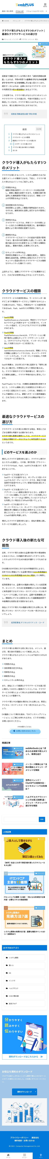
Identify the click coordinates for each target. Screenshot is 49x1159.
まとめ (12, 150)
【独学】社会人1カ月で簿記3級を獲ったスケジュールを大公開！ (24, 863)
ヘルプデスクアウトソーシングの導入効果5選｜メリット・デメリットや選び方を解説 (36, 801)
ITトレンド (20, 11)
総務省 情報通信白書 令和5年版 (24, 114)
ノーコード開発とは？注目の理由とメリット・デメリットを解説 (36, 767)
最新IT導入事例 (7, 11)
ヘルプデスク (13, 988)
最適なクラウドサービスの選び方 (22, 141)
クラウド (24, 39)
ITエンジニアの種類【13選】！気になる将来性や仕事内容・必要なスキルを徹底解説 (24, 898)
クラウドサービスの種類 (19, 137)
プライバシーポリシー (19, 1137)
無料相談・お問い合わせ (25, 1140)
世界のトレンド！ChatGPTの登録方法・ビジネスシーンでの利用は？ (36, 784)
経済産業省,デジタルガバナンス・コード (27, 622)
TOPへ (41, 1157)
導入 (36, 39)
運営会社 (35, 1137)
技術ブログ (13, 1004)
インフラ (15, 39)
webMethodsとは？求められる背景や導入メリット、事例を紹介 (36, 751)
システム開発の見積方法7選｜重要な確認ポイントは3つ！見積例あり (24, 932)
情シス (11, 965)
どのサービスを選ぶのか (21, 144)
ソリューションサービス (35, 11)
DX (10, 973)
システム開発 (13, 958)
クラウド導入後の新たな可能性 (21, 147)
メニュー (24, 1157)
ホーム (8, 1157)
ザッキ (42, 839)
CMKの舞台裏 (14, 996)
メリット (31, 39)
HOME (6, 21)
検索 (42, 819)
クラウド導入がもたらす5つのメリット (24, 134)
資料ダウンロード (24, 1092)
